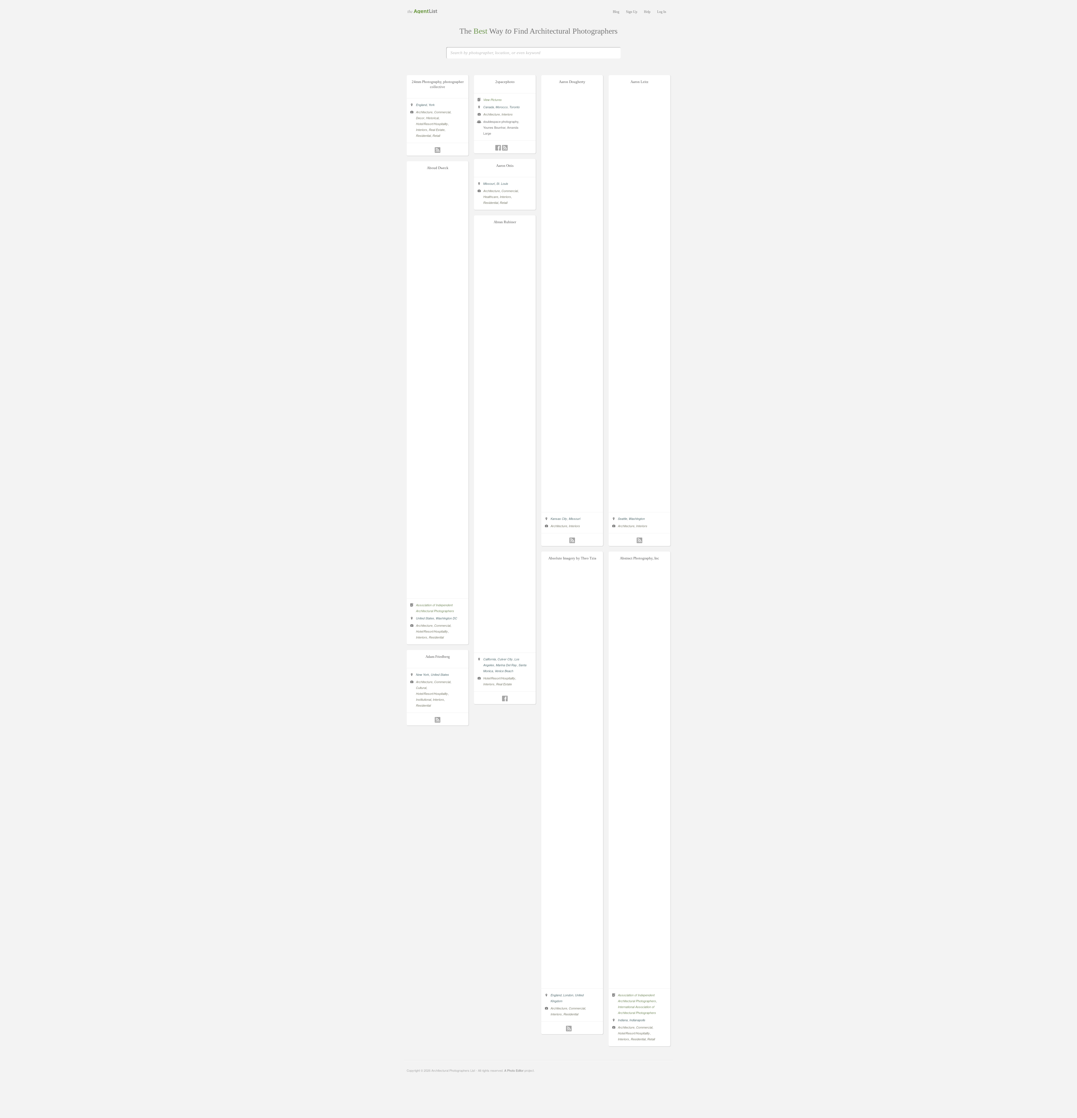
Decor (420, 118)
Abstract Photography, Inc (639, 558)
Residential (423, 135)
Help (647, 12)
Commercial (442, 112)
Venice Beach (504, 671)
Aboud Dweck (437, 168)
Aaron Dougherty (572, 82)
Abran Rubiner (505, 222)
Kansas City (559, 519)
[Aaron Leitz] (639, 506)
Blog (616, 12)
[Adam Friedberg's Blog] (437, 720)
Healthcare (490, 197)
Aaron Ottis (505, 165)
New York (422, 674)
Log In (661, 12)
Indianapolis (637, 1020)
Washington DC (446, 618)
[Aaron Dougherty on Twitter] (565, 540)
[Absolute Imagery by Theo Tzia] (572, 982)
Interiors (421, 130)
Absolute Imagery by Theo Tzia (572, 558)
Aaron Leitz (639, 82)
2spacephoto (505, 82)
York (432, 105)
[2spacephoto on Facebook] (498, 148)
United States (425, 618)
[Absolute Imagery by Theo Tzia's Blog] (569, 1028)
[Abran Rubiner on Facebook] (505, 698)
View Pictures (492, 100)
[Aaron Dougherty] (572, 506)
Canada (488, 107)
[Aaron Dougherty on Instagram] (579, 540)
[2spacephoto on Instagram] (511, 148)
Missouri (574, 519)
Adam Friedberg (437, 656)
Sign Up (631, 12)
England (421, 105)
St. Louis (502, 183)
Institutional (423, 699)
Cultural (421, 688)
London (568, 995)
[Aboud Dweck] (437, 592)
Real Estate (437, 130)
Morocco (502, 107)
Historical (432, 118)
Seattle (622, 519)
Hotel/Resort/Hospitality (432, 124)
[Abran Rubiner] (505, 646)
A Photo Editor (514, 1070)
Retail (436, 135)
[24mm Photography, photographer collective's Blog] (437, 150)
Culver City (505, 659)
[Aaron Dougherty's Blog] (572, 540)
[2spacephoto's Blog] (505, 148)
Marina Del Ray (506, 665)
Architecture (424, 112)
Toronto (514, 107)
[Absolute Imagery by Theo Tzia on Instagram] (575, 1028)
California (489, 659)
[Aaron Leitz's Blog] (639, 540)
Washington (637, 519)
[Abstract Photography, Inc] (639, 982)
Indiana (623, 1020)
